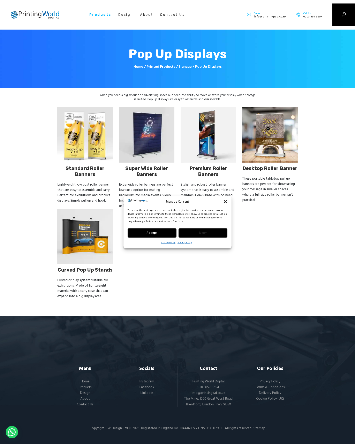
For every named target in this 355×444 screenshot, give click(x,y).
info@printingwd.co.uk (208, 393)
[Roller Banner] (85, 135)
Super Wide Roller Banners (146, 171)
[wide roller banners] (146, 135)
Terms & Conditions (270, 387)
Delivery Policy (270, 393)
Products (85, 387)
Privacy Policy (185, 242)
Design (85, 393)
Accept (152, 233)
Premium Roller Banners (208, 171)
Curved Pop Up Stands (85, 270)
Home (138, 67)
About (85, 399)
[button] (225, 202)
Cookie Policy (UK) (270, 399)
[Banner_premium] (208, 135)
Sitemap (259, 428)
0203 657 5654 (208, 387)
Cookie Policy (168, 242)
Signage (185, 67)
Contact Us (85, 404)
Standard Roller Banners (85, 171)
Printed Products (161, 67)
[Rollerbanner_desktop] (270, 135)
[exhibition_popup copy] (85, 236)
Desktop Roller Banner (269, 168)
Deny (203, 233)
